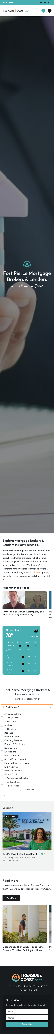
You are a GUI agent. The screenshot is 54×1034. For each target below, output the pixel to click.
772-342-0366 (11, 860)
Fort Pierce (35, 572)
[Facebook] (41, 2)
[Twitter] (48, 2)
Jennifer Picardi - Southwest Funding (21, 854)
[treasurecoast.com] (49, 11)
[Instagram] (44, 2)
